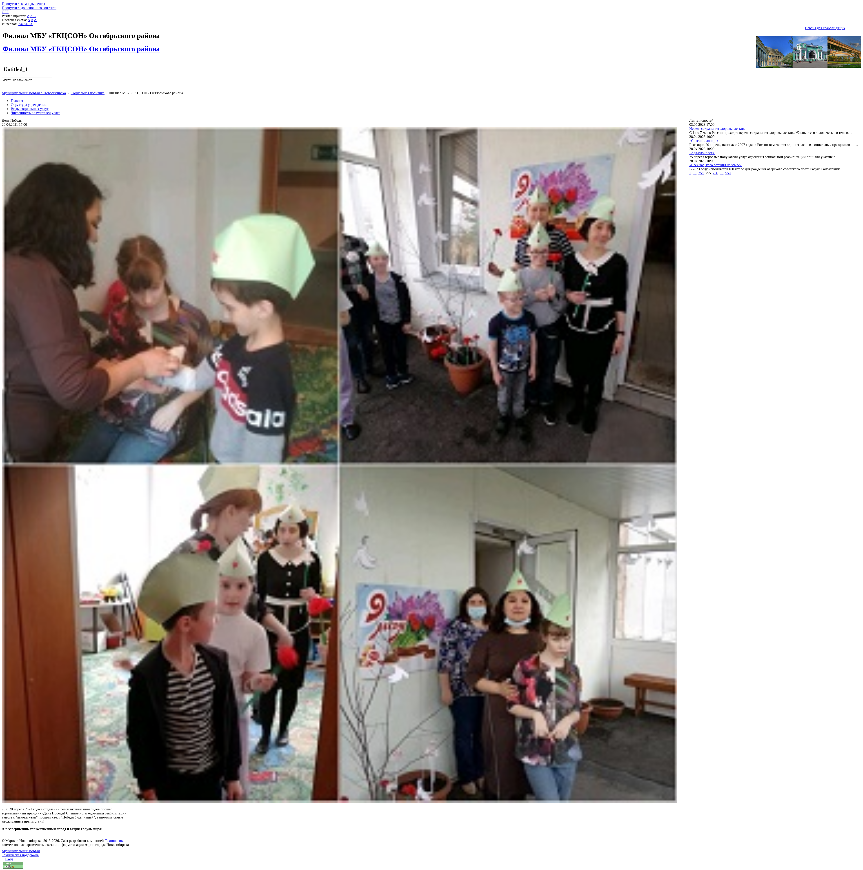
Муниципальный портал (21, 851)
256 (715, 173)
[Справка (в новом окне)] (4, 88)
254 (701, 173)
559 (728, 173)
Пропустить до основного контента (29, 8)
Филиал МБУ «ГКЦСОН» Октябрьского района (81, 46)
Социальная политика (88, 93)
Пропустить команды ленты (23, 4)
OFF (5, 12)
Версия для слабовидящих (825, 28)
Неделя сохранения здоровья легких (717, 128)
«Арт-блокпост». (702, 153)
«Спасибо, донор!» (703, 141)
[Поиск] (3, 84)
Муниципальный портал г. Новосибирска (34, 93)
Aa (20, 24)
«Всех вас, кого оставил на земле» (715, 165)
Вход (9, 859)
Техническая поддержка (20, 855)
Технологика (115, 841)
